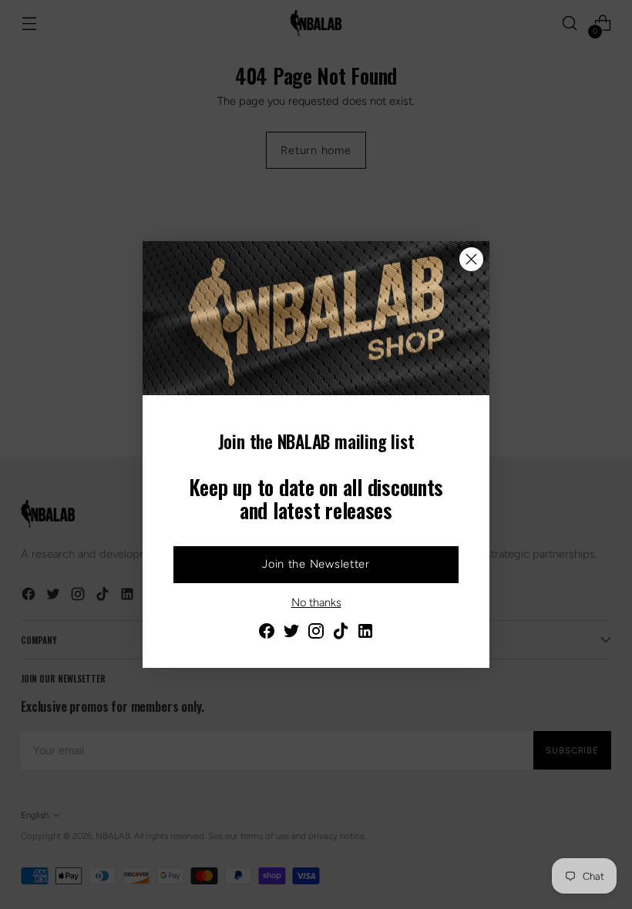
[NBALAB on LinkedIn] (365, 634)
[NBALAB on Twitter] (291, 634)
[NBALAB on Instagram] (316, 634)
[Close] (471, 259)
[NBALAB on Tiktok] (340, 634)
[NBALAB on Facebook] (266, 634)
